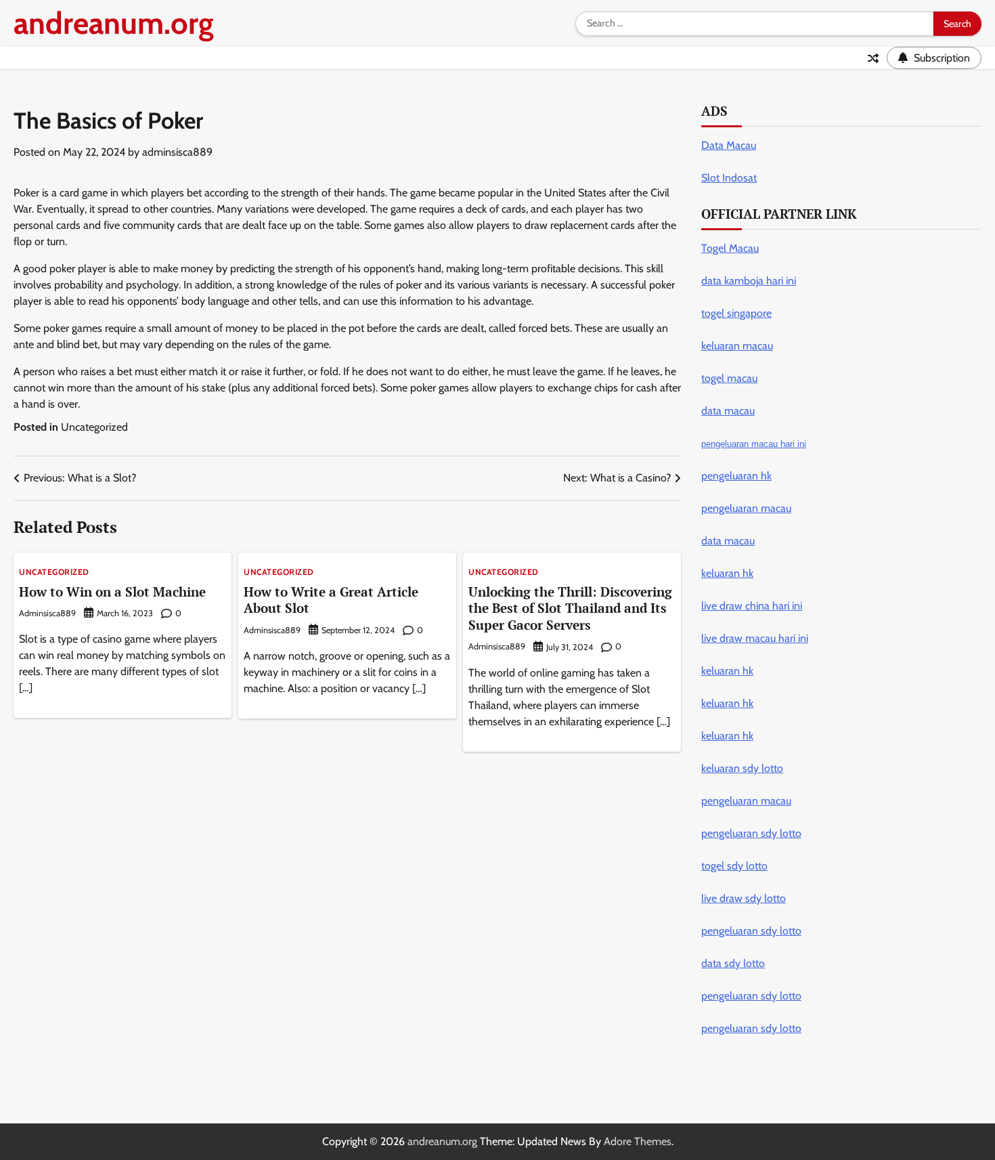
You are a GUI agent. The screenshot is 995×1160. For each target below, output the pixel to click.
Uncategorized (94, 427)
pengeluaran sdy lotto (751, 1028)
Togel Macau (730, 248)
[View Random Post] (873, 58)
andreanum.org (114, 23)
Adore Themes (637, 1141)
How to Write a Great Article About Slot (331, 600)
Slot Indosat (729, 177)
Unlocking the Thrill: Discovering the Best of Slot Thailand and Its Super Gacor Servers (570, 608)
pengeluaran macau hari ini (753, 444)
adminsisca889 (177, 152)
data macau (728, 540)
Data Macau (728, 145)
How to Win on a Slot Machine (112, 591)
